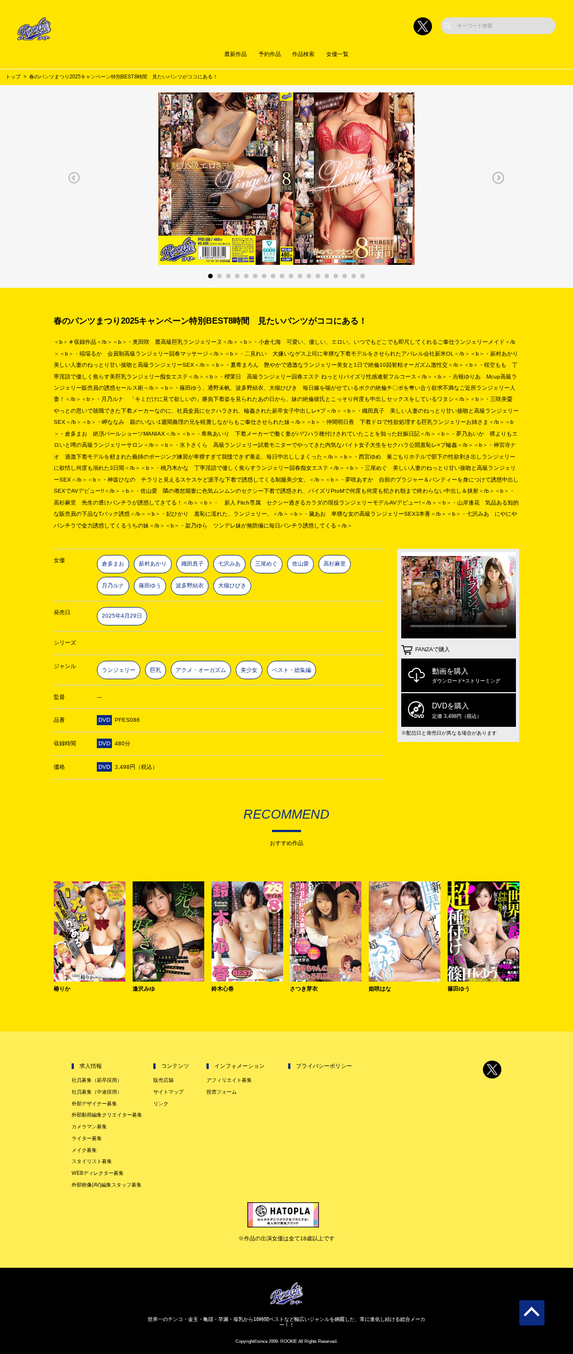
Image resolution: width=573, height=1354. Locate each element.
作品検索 (303, 54)
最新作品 (235, 54)
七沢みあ (229, 564)
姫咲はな (380, 989)
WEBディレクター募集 (98, 1173)
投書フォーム (221, 1092)
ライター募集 (87, 1138)
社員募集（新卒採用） (97, 1080)
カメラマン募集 (89, 1126)
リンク (160, 1103)
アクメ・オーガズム (201, 670)
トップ (13, 77)
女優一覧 (337, 54)
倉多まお (113, 564)
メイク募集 (84, 1150)
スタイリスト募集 (92, 1161)
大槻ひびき (232, 585)
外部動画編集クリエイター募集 (107, 1115)
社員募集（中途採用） (97, 1092)
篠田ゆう (150, 585)
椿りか (62, 989)
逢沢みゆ (144, 989)
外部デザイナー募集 (94, 1103)
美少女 (249, 670)
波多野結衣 (190, 585)
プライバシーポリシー (324, 1066)
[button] (74, 177)
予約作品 (270, 54)
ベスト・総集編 (291, 670)
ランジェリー (118, 670)
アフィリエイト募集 (229, 1080)
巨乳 (155, 670)
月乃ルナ (113, 585)
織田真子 (192, 564)
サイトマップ (168, 1092)
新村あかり (153, 564)
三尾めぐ (266, 564)
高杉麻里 (334, 564)
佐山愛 (300, 564)
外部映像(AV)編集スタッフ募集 (107, 1185)
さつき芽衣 (304, 989)
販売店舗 (163, 1080)
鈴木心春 (223, 989)
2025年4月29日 (122, 616)
